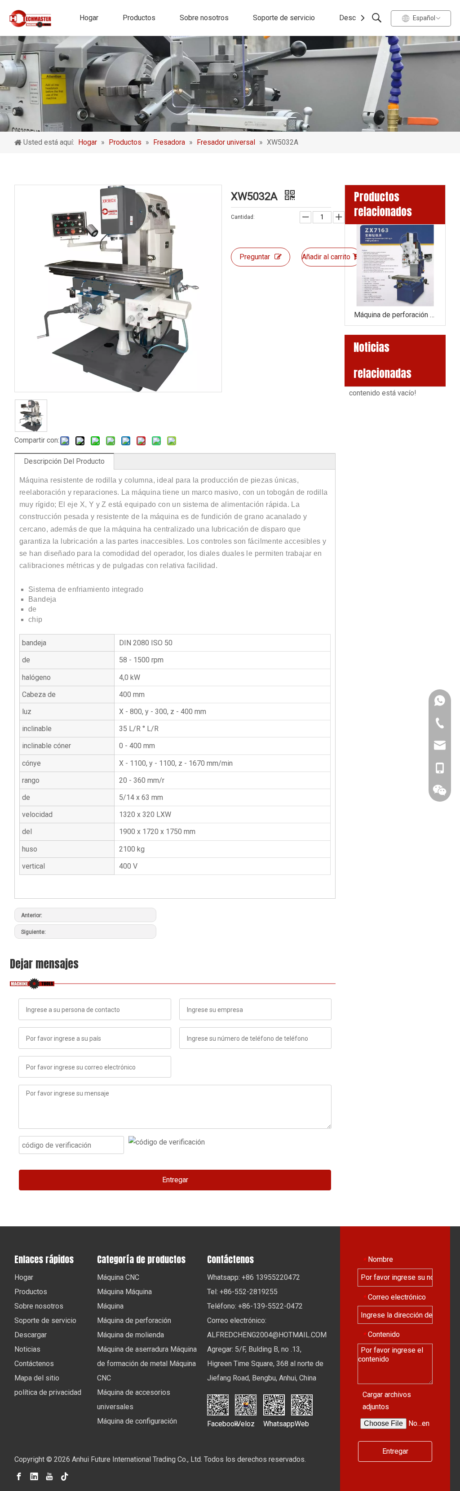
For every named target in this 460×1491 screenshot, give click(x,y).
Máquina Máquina (124, 1291)
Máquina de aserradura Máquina (147, 1349)
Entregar (175, 1180)
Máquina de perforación (134, 1320)
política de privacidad (47, 1392)
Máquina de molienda (130, 1335)
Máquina (110, 1306)
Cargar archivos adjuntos (387, 1400)
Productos (139, 17)
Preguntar (254, 257)
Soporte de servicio (284, 17)
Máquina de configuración (137, 1421)
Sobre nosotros (204, 17)
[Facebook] (18, 1476)
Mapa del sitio (36, 1378)
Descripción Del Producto (64, 461)
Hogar (89, 17)
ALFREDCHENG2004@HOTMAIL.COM (267, 1335)
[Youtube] (49, 1476)
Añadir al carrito (326, 257)
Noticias (27, 1349)
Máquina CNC (118, 1277)
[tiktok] (64, 1476)
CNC (104, 1378)
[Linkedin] (34, 1476)
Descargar (355, 17)
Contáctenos (34, 1363)
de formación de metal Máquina (146, 1363)
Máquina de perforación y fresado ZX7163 (395, 315)
